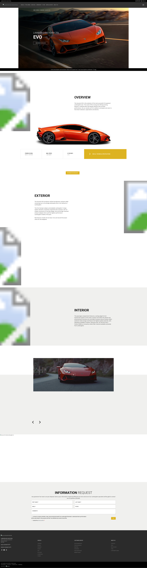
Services (33, 4)
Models (22, 4)
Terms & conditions (3, 564)
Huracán (42, 10)
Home (34, 10)
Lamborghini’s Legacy (115, 550)
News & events (49, 4)
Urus (38, 550)
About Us (56, 4)
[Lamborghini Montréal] (10, 5)
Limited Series (40, 554)
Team (112, 548)
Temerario (39, 543)
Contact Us (113, 543)
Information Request (41, 43)
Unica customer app (78, 550)
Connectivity (76, 548)
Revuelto (39, 545)
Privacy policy (9, 564)
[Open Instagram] (6, 550)
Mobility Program (77, 552)
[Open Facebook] (2, 550)
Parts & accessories (77, 545)
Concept (39, 555)
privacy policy (41, 520)
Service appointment (78, 543)
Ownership (38, 4)
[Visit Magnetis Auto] (8, 566)
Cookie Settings (20, 564)
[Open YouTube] (4, 550)
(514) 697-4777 (7, 544)
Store (43, 4)
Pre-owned (27, 4)
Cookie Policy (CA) (14, 564)
